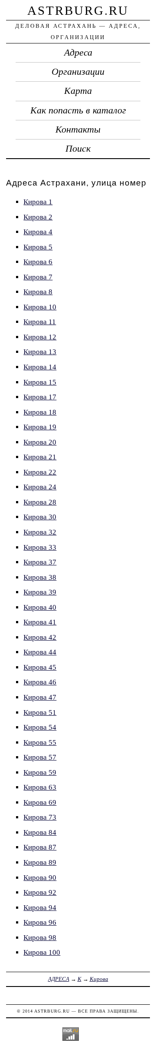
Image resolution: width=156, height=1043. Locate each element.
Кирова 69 (39, 802)
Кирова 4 (37, 232)
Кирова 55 (39, 742)
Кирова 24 (39, 487)
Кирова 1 (37, 202)
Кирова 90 (39, 878)
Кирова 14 (39, 367)
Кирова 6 (37, 262)
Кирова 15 (39, 382)
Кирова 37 (39, 562)
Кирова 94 (39, 907)
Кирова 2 (37, 217)
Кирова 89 (39, 862)
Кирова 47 (39, 697)
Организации (78, 71)
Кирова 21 (39, 457)
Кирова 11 (39, 322)
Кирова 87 (39, 847)
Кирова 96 (39, 922)
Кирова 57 (39, 757)
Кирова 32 (39, 532)
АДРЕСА (58, 979)
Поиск (78, 148)
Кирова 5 (37, 247)
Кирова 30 (39, 517)
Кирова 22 (39, 472)
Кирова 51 (39, 712)
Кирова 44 (39, 652)
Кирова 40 (39, 607)
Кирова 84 (39, 832)
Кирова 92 (39, 892)
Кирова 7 (37, 277)
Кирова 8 (37, 292)
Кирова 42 (39, 637)
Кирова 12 (39, 337)
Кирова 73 (39, 817)
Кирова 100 (41, 952)
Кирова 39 (39, 592)
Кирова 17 (39, 397)
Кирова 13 (39, 352)
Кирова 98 (39, 937)
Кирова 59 (39, 772)
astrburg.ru (78, 10)
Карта (78, 91)
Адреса (78, 52)
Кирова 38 (39, 577)
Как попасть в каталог (78, 110)
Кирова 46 (39, 682)
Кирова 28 (39, 502)
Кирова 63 (39, 787)
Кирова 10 (39, 307)
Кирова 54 (39, 727)
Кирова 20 (39, 442)
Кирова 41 (39, 622)
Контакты (78, 129)
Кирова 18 (39, 412)
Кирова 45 (39, 667)
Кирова (99, 979)
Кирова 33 (39, 547)
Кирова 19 (39, 427)
